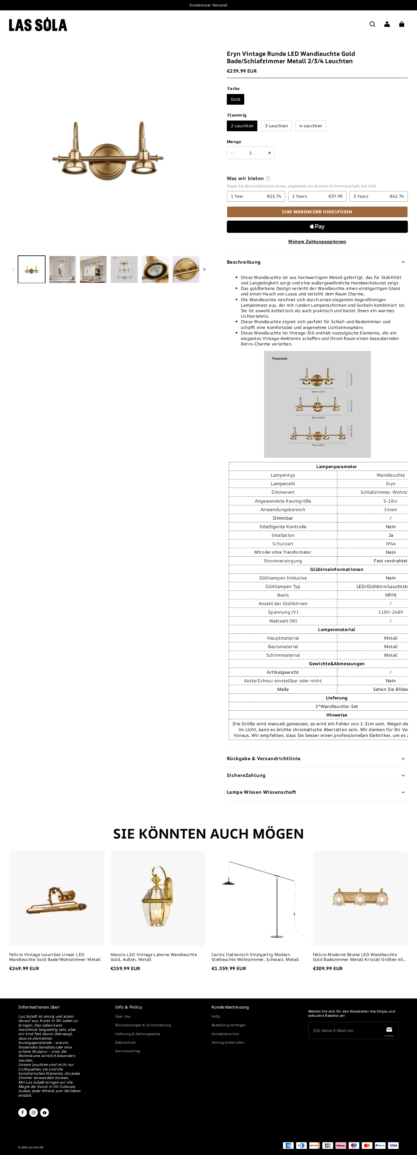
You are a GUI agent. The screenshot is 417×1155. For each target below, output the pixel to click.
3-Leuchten (276, 125)
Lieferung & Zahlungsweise (137, 1033)
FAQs (216, 1016)
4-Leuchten (310, 125)
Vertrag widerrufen (228, 1042)
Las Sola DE (36, 1147)
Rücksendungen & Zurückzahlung (143, 1025)
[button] (372, 24)
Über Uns (123, 1016)
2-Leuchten (242, 125)
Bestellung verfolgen (229, 1025)
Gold (235, 99)
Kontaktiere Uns (225, 1033)
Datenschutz (125, 1042)
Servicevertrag (127, 1051)
